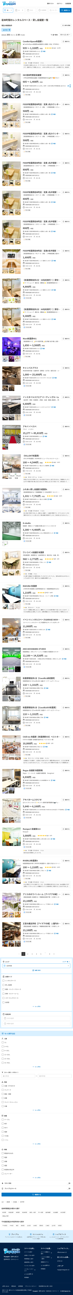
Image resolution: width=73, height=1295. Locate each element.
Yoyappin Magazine (62, 1270)
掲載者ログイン (45, 1262)
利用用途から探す (28, 1259)
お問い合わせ (5, 1286)
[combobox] (20, 10)
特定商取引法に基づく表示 (45, 1286)
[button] (36, 980)
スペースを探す (28, 1252)
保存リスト (50, 3)
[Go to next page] (54, 954)
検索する (67, 10)
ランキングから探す (29, 1265)
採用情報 (20, 1286)
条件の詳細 (67, 25)
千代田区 (15, 1202)
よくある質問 (27, 1274)
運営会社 (13, 1286)
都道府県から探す (28, 1262)
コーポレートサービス (28, 1269)
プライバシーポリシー (30, 1286)
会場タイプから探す (29, 1255)
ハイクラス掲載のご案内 (45, 1257)
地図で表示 (38, 970)
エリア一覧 (65, 961)
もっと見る (37, 1006)
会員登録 (68, 3)
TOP (3, 1202)
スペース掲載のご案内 (45, 1252)
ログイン (59, 3)
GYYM (59, 1261)
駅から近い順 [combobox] (64, 35)
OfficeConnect (61, 1252)
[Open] (11, 10)
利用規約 (26, 1277)
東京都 (8, 1202)
